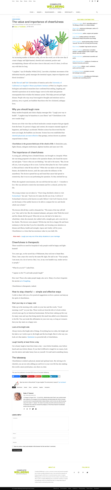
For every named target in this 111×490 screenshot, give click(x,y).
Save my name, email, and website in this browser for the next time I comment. (35, 446)
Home (13, 1)
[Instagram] (92, 1)
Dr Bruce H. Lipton (77, 23)
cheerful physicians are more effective (25, 136)
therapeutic (47, 387)
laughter (41, 387)
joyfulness (35, 387)
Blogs (21, 1)
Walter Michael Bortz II (79, 61)
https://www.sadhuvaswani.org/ (29, 395)
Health (39, 12)
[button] (97, 12)
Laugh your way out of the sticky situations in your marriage (40, 236)
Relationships (49, 12)
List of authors (63, 488)
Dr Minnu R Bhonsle (78, 76)
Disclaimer (96, 488)
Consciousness (16, 19)
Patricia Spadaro (77, 41)
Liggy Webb (76, 36)
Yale (26, 83)
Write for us (56, 488)
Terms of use (89, 488)
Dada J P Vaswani (19, 27)
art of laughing (25, 281)
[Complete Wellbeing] (55, 6)
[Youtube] (36, 409)
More (78, 12)
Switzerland (16, 196)
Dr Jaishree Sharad (78, 71)
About (69, 488)
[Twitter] (97, 1)
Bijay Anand (76, 46)
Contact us (75, 488)
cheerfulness (19, 387)
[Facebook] (89, 1)
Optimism (30, 337)
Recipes (25, 1)
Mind (59, 12)
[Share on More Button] (59, 376)
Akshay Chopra (77, 66)
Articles (30, 1)
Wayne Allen (76, 28)
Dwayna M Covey (77, 50)
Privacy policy (82, 488)
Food (31, 12)
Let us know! (62, 382)
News (34, 1)
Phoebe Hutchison (77, 56)
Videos (17, 1)
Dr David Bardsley (77, 33)
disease (25, 387)
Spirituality (68, 12)
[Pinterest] (95, 1)
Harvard (19, 83)
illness (30, 387)
